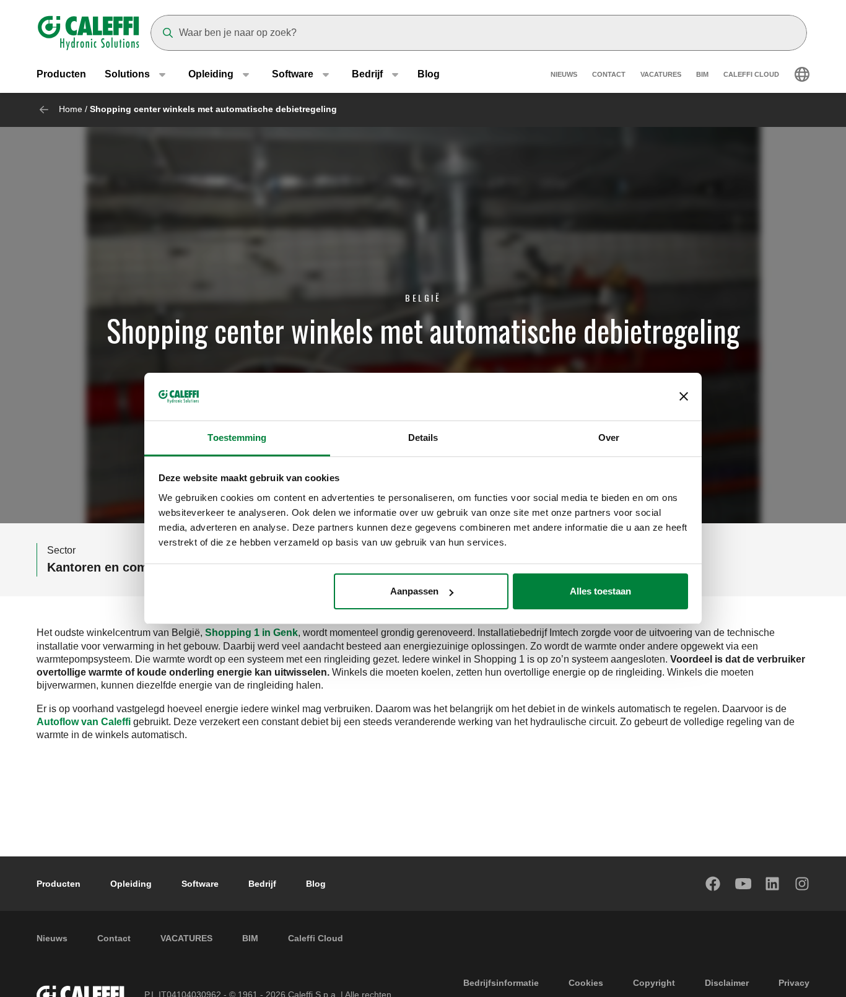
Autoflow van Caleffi (84, 721)
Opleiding (131, 884)
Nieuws (564, 74)
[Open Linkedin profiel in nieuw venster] (773, 883)
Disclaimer (727, 983)
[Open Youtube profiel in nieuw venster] (743, 883)
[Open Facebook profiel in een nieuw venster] (713, 883)
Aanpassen (414, 591)
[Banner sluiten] (683, 397)
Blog (428, 74)
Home (70, 109)
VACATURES (660, 74)
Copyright (654, 983)
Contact (609, 74)
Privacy (793, 983)
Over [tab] (608, 437)
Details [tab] (423, 437)
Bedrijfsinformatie (501, 983)
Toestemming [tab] (236, 437)
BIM (702, 74)
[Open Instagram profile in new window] (803, 883)
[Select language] (802, 74)
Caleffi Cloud (751, 74)
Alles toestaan (600, 591)
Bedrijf (262, 884)
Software (200, 884)
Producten (61, 74)
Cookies (586, 983)
